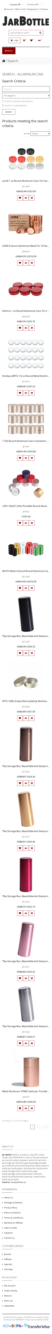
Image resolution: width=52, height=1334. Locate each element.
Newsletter (9, 1305)
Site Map (8, 1269)
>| (47, 1127)
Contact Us (9, 1238)
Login (16, 40)
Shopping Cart (33, 9)
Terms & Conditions (13, 1217)
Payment (8, 1232)
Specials (8, 1264)
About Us (8, 1197)
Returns (8, 1295)
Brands (7, 1254)
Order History (10, 1290)
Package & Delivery (13, 1202)
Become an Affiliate (13, 1222)
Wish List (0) (20, 9)
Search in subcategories (16, 105)
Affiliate (8, 1259)
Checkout (44, 9)
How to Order (10, 1227)
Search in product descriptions (19, 101)
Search (13, 60)
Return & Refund (12, 1212)
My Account (8, 9)
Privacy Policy (10, 1207)
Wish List (8, 1300)
